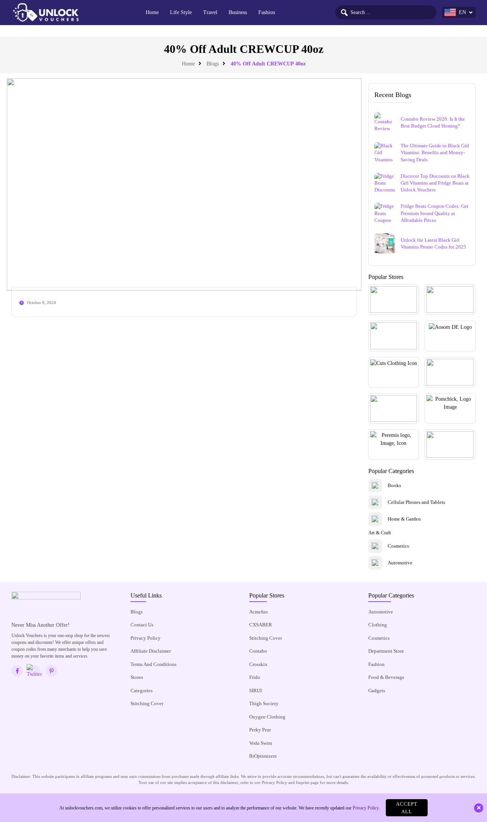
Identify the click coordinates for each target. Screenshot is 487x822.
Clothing (377, 625)
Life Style (181, 12)
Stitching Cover (147, 703)
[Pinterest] (51, 671)
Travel (210, 12)
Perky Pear (260, 730)
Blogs (213, 64)
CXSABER (260, 625)
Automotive (380, 612)
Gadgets (376, 690)
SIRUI (255, 690)
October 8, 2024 (41, 302)
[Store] (393, 299)
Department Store (386, 651)
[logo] (45, 12)
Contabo (258, 651)
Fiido (254, 677)
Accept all (406, 807)
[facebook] (17, 671)
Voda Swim (260, 743)
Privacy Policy (146, 638)
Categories (142, 690)
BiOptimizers (263, 756)
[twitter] (34, 671)
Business (238, 12)
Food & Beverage (386, 677)
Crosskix (258, 664)
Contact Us (142, 625)
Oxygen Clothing (267, 717)
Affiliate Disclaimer (151, 651)
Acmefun (258, 612)
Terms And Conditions (154, 664)
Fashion (266, 12)
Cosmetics (379, 638)
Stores (137, 677)
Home (152, 12)
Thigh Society (264, 703)
